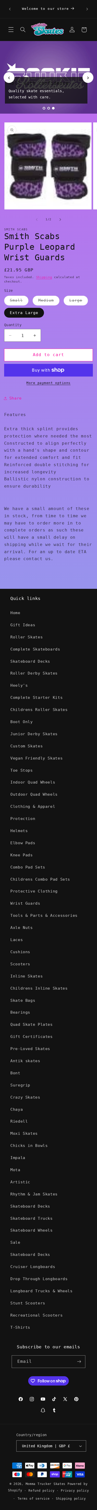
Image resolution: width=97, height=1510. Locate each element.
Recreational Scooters (36, 1315)
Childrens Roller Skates (39, 709)
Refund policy (41, 1490)
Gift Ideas (22, 625)
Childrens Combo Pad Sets (40, 879)
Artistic (20, 1182)
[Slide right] (60, 219)
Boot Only (21, 721)
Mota (15, 1170)
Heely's (19, 685)
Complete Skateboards (35, 649)
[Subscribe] (79, 1361)
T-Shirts (20, 1327)
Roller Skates (26, 637)
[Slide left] (36, 219)
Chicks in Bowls (29, 1145)
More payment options (48, 383)
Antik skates (25, 1061)
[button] (11, 30)
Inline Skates (26, 976)
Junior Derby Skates (34, 734)
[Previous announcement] (10, 9)
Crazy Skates (25, 1097)
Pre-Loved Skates (30, 1048)
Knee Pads (21, 855)
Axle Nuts (21, 927)
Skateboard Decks (30, 661)
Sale (15, 1242)
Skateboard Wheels (31, 1230)
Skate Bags (22, 1000)
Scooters (20, 964)
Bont (15, 1073)
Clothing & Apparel (32, 806)
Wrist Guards (25, 903)
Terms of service (34, 1498)
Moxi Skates (24, 1133)
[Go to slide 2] (48, 108)
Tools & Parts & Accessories (44, 915)
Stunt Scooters (27, 1303)
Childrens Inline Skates (39, 988)
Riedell (19, 1121)
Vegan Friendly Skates (36, 758)
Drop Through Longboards (39, 1279)
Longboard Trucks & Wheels (41, 1291)
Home (15, 613)
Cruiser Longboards (32, 1266)
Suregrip (20, 1085)
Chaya (16, 1109)
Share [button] (15, 398)
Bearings (20, 1012)
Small (19, 301)
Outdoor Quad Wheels (34, 794)
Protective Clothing (34, 891)
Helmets (19, 830)
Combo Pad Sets (27, 867)
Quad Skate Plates (31, 1024)
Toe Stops (21, 770)
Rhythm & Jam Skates (34, 1194)
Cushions (20, 952)
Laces (16, 939)
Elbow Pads (22, 843)
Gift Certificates (31, 1036)
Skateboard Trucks (31, 1218)
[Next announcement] (87, 9)
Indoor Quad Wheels (32, 782)
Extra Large (24, 312)
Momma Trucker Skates (46, 1484)
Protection (22, 818)
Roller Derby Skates (34, 673)
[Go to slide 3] (53, 108)
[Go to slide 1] (44, 108)
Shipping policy (71, 1498)
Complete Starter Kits (36, 697)
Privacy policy (75, 1490)
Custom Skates (26, 746)
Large (78, 301)
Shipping (44, 277)
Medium (48, 301)
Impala (17, 1157)
